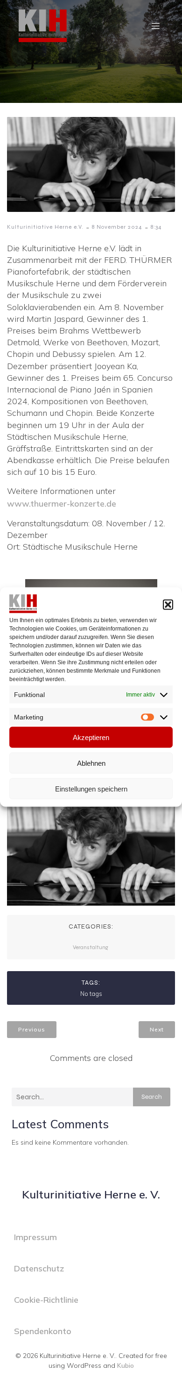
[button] (168, 605)
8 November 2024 (117, 227)
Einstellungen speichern (91, 788)
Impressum (35, 1237)
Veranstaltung (90, 947)
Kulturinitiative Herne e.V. (45, 227)
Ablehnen (91, 763)
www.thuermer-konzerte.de (61, 503)
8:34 (156, 227)
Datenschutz (39, 1268)
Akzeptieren (91, 737)
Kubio (125, 1365)
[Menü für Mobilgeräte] (155, 26)
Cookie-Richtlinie (46, 1299)
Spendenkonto (42, 1331)
